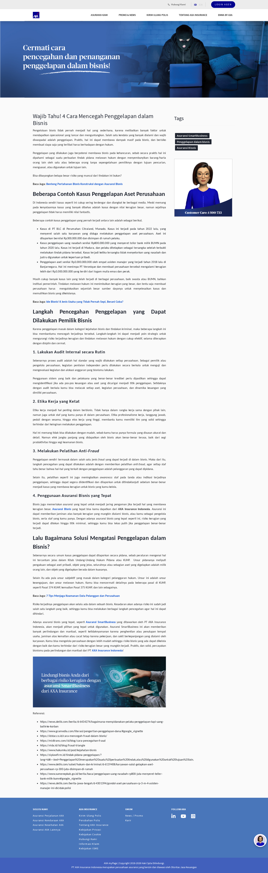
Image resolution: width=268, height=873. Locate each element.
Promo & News (127, 15)
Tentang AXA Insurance (193, 15)
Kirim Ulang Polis (157, 15)
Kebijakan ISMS (88, 848)
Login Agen (223, 4)
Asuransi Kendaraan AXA (48, 820)
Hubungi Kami (178, 4)
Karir (128, 820)
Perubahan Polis (89, 820)
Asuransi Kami (99, 15)
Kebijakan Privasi (90, 829)
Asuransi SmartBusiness (192, 135)
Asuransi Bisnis (186, 148)
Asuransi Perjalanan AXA (48, 815)
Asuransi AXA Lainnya (46, 829)
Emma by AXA (225, 15)
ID (195, 4)
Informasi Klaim (89, 843)
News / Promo (134, 815)
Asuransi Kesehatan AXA (48, 825)
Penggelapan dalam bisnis (193, 142)
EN (201, 4)
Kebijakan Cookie (90, 834)
